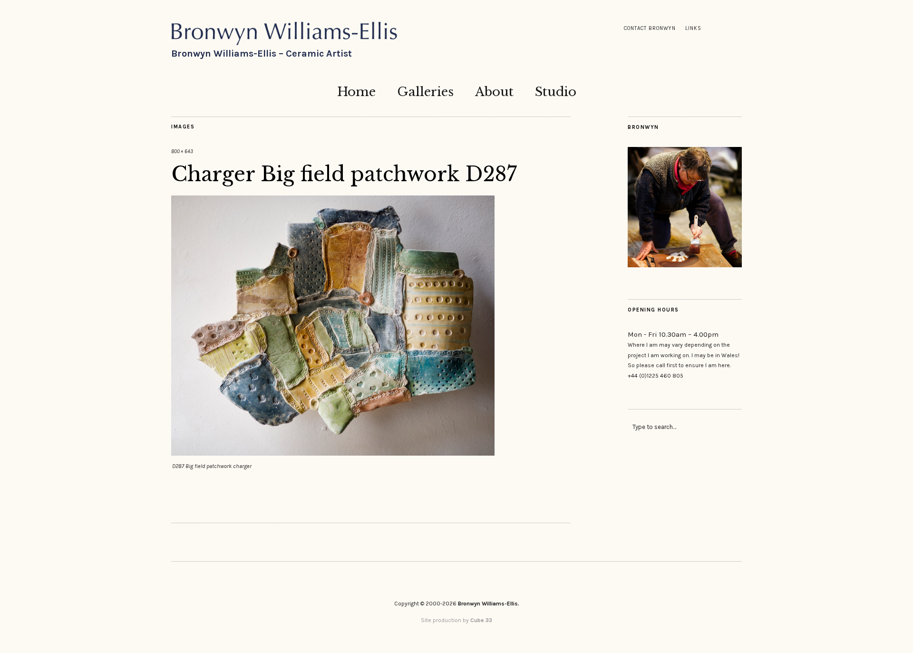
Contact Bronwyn (650, 28)
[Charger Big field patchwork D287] (333, 453)
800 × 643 (182, 151)
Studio (555, 91)
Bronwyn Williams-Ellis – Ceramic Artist (261, 53)
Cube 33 (481, 620)
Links (693, 28)
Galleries (425, 91)
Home (356, 91)
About (494, 91)
